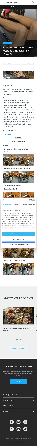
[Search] (28, 2)
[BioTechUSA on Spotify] (12, 429)
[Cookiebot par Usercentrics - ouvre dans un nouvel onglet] (27, 200)
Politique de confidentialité (14, 439)
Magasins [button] (7, 411)
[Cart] (33, 2)
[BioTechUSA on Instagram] (18, 422)
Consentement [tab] (6, 204)
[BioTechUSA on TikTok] (25, 429)
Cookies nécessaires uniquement (18, 244)
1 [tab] (17, 339)
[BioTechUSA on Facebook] (12, 422)
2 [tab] (20, 339)
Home (4, 7)
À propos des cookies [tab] (28, 204)
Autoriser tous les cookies (18, 234)
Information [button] (8, 406)
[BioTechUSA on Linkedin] (18, 429)
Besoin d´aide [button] (8, 400)
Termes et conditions (18, 443)
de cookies (27, 439)
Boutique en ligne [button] (10, 395)
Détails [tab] (16, 204)
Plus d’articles (18, 348)
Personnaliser (17, 239)
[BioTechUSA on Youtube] (25, 422)
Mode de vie (10, 7)
